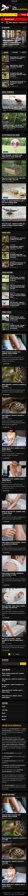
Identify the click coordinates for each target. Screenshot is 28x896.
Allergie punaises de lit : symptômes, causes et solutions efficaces (14, 469)
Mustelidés (5, 151)
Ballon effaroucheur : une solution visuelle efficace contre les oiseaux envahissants (12, 155)
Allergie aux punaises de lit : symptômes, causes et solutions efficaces (14, 502)
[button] (2, 14)
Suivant (17, 654)
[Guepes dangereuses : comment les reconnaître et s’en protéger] (14, 828)
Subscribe (24, 14)
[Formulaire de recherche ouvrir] (15, 14)
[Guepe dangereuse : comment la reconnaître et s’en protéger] (14, 851)
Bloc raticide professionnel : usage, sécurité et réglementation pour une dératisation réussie (12, 42)
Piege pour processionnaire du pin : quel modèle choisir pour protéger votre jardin (13, 178)
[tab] (5, 52)
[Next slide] (25, 27)
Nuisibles (5, 348)
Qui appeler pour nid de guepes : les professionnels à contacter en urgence (5, 83)
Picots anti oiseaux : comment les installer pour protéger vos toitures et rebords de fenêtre (13, 224)
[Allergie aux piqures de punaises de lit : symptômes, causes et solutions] (14, 805)
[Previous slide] (23, 27)
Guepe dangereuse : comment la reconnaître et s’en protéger (5, 66)
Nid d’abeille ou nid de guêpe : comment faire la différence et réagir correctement (5, 75)
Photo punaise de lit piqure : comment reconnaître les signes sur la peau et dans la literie (14, 629)
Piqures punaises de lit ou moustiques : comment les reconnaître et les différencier (14, 533)
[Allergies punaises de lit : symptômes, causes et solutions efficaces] (14, 875)
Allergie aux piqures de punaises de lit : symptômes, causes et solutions (14, 342)
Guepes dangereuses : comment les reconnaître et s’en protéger (5, 58)
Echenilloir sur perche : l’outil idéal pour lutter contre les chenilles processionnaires (13, 126)
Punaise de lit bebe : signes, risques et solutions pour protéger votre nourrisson (14, 596)
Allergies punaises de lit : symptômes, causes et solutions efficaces (14, 438)
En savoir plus (6, 364)
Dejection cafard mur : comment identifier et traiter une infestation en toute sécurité (13, 107)
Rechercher (5, 660)
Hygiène (5, 38)
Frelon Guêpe (12, 236)
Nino (5, 46)
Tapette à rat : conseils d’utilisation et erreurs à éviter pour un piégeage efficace (13, 201)
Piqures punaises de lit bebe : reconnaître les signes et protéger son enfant (14, 563)
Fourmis (5, 104)
